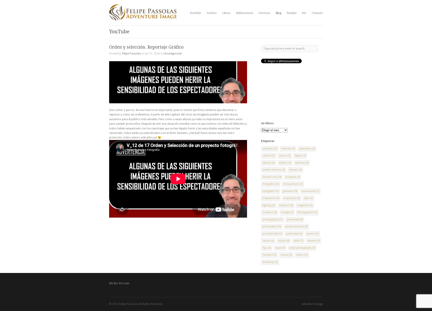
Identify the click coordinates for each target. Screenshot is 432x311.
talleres (313, 240)
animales (270, 148)
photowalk (295, 219)
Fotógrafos (271, 191)
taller (298, 240)
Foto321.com (272, 177)
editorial (301, 162)
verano (286, 254)
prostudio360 (272, 233)
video (302, 254)
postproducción (296, 226)
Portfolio (195, 13)
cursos (284, 155)
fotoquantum (293, 184)
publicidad (294, 233)
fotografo (293, 177)
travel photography (302, 247)
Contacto (317, 13)
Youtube (292, 13)
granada (290, 191)
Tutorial (269, 254)
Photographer (307, 212)
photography (273, 219)
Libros (226, 13)
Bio (304, 13)
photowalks (272, 226)
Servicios (264, 13)
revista (268, 240)
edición (269, 162)
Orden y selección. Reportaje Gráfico (146, 47)
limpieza (286, 205)
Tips (267, 247)
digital (300, 155)
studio (283, 240)
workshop (270, 262)
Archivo (212, 13)
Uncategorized (173, 53)
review (312, 233)
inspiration (292, 198)
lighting (269, 205)
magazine (304, 205)
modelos (270, 212)
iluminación (310, 191)
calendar (288, 148)
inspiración (271, 198)
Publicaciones (244, 13)
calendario (307, 148)
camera (269, 155)
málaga (287, 212)
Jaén (308, 198)
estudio (295, 169)
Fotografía (271, 184)
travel (280, 247)
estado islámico (274, 169)
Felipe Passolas (131, 53)
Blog (278, 13)
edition (285, 162)
